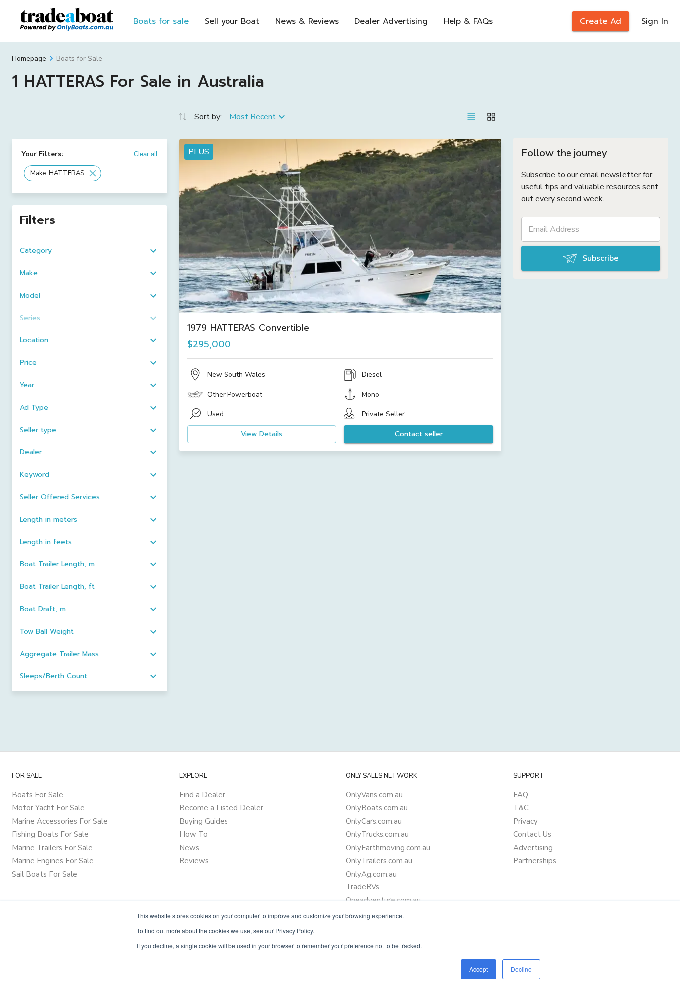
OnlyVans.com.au (374, 795)
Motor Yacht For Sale (48, 808)
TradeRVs (362, 887)
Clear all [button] (145, 154)
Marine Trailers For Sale (52, 848)
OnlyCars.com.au (374, 821)
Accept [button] (478, 969)
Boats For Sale (37, 795)
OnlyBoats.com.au (377, 808)
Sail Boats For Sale (44, 874)
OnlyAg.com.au (371, 874)
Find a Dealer (202, 795)
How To (193, 834)
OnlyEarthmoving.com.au (388, 848)
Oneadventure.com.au (383, 900)
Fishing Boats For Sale (50, 834)
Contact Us (532, 834)
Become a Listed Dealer (221, 808)
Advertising (533, 848)
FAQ (520, 795)
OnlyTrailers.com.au (379, 861)
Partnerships (534, 861)
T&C (521, 808)
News (189, 848)
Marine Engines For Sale (53, 861)
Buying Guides (203, 821)
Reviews (194, 861)
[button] (62, 173)
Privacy (525, 821)
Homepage (29, 58)
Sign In (654, 21)
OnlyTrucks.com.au (377, 834)
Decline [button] (521, 969)
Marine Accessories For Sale (60, 821)
